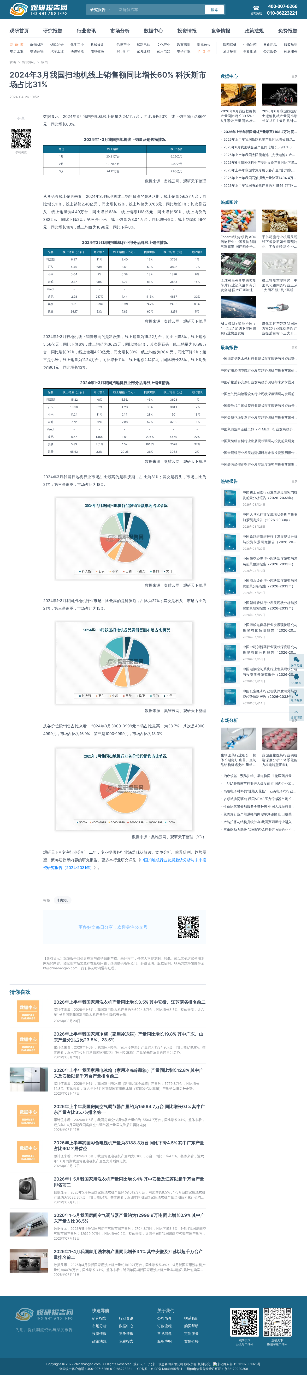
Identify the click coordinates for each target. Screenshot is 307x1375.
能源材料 (37, 44)
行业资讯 (86, 31)
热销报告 (229, 481)
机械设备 (97, 44)
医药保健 (229, 44)
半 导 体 (204, 51)
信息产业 (123, 44)
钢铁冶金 (57, 44)
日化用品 (270, 44)
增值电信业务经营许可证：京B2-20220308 (217, 1369)
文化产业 (163, 44)
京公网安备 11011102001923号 (239, 1364)
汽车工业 (57, 51)
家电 (44, 62)
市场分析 (120, 31)
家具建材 (143, 51)
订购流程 (164, 1326)
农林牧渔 (97, 51)
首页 (13, 62)
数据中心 (153, 31)
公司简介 (164, 1318)
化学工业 (77, 44)
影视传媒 (204, 44)
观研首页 (19, 31)
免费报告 (287, 31)
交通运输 (37, 51)
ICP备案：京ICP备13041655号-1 (159, 1369)
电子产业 (183, 51)
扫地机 (63, 900)
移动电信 (143, 44)
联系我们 (191, 1318)
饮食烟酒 (250, 51)
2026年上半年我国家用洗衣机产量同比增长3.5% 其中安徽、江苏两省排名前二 (130, 1002)
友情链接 (191, 1341)
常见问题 (164, 1333)
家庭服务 (290, 51)
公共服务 (270, 51)
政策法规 (254, 31)
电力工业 (17, 51)
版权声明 (164, 1341)
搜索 (214, 9)
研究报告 (52, 31)
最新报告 (229, 347)
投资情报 (187, 31)
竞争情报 (220, 31)
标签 (46, 900)
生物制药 (250, 44)
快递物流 (77, 51)
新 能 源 (17, 44)
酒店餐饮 (229, 51)
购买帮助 (191, 1326)
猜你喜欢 (20, 992)
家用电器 (163, 51)
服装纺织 (290, 44)
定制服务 (191, 1333)
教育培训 (183, 44)
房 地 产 (123, 51)
